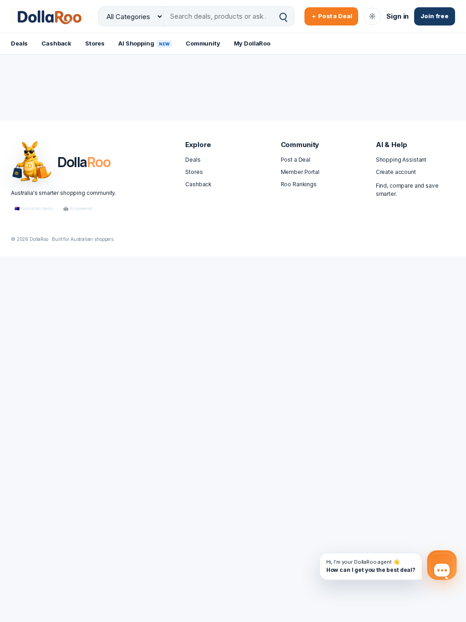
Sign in (397, 16)
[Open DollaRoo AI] (442, 565)
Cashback (56, 43)
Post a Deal (295, 159)
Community (203, 43)
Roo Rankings (299, 184)
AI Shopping (144, 43)
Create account (396, 171)
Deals (19, 43)
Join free (434, 16)
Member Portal (300, 171)
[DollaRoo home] (49, 16)
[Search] (283, 17)
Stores (95, 43)
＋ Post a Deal (331, 16)
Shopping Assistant (401, 159)
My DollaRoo (252, 43)
